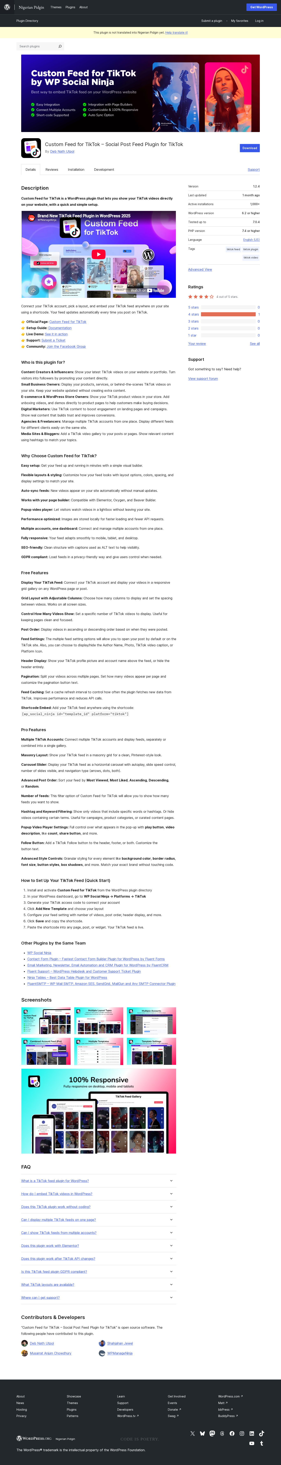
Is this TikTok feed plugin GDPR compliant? (54, 1272)
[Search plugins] (60, 46)
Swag (173, 1416)
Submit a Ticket (53, 340)
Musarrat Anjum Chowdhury (50, 1353)
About (20, 1396)
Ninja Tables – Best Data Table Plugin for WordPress (67, 977)
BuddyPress (228, 1416)
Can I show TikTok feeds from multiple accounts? (58, 1233)
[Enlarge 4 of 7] (65, 1043)
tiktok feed (233, 249)
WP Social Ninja (39, 953)
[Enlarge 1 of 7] (65, 1013)
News (20, 1403)
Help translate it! (176, 32)
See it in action (56, 334)
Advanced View (200, 269)
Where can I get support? (40, 1298)
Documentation (60, 328)
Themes (72, 1403)
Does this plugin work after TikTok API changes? (58, 1259)
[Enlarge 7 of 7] (171, 1074)
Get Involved (177, 1396)
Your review (197, 343)
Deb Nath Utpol (62, 151)
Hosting (21, 1409)
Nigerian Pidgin (65, 1438)
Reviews (51, 169)
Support (254, 169)
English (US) (251, 239)
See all (255, 343)
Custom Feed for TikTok (67, 322)
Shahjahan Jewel (120, 1343)
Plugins (72, 1409)
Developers (125, 1409)
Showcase (74, 1396)
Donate (174, 1409)
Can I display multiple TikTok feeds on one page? (58, 1220)
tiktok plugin (250, 249)
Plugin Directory (27, 20)
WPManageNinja (119, 1353)
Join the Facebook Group (66, 346)
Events (172, 1403)
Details (31, 169)
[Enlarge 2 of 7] (118, 1013)
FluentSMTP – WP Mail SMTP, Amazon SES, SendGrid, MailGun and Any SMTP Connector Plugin (101, 984)
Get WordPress (261, 7)
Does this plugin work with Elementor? (50, 1246)
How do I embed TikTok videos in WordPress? (56, 1194)
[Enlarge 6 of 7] (171, 1043)
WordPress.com (230, 1396)
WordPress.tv (128, 1416)
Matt (223, 1403)
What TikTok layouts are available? (47, 1285)
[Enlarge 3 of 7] (171, 1013)
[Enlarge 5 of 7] (118, 1043)
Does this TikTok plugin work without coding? (56, 1207)
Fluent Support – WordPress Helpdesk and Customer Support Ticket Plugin (84, 971)
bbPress (225, 1409)
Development (104, 169)
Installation (76, 169)
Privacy (21, 1416)
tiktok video (251, 257)
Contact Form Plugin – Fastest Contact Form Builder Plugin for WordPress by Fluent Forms (96, 959)
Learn (121, 1396)
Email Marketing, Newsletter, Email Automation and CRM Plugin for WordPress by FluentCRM (97, 965)
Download (250, 148)
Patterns (72, 1416)
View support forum (203, 378)
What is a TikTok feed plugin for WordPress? (55, 1181)
